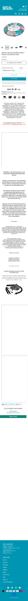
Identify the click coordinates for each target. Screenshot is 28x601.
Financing (5, 562)
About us (5, 559)
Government (5, 564)
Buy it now (14, 78)
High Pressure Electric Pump (7, 67)
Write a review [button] (13, 416)
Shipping (5, 569)
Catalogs (5, 567)
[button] (14, 82)
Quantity (21, 67)
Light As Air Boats (15, 597)
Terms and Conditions (8, 582)
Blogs (4, 577)
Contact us (5, 579)
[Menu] (25, 13)
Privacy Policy (6, 574)
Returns (4, 572)
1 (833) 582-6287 (22, 10)
